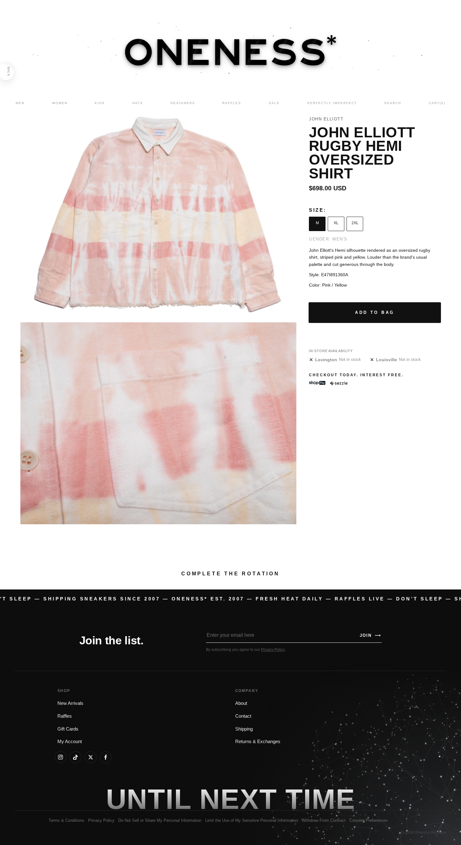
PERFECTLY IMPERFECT (332, 103)
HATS (137, 103)
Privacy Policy (272, 650)
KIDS (100, 103)
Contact (243, 716)
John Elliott (326, 119)
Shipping (244, 728)
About (241, 703)
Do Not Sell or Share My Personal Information (159, 820)
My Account (69, 741)
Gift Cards (67, 728)
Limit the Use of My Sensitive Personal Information (251, 820)
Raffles (64, 716)
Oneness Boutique (430, 832)
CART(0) (437, 103)
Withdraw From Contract (324, 820)
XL (336, 223)
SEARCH (392, 103)
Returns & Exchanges (257, 741)
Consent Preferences (368, 820)
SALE (274, 103)
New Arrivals (70, 703)
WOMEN (59, 103)
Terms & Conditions (66, 820)
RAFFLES (231, 103)
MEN (20, 103)
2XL (355, 223)
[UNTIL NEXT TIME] (320, 799)
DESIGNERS (183, 103)
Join (370, 635)
